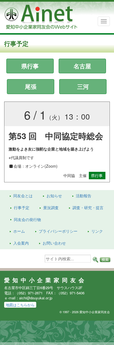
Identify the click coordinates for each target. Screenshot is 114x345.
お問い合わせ (54, 243)
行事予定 (21, 207)
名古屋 (82, 66)
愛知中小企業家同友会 (45, 280)
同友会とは (23, 195)
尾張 (31, 86)
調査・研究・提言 (87, 207)
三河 (83, 86)
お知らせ (54, 195)
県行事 (30, 66)
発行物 (27, 219)
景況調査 (51, 207)
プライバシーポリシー (58, 231)
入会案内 (21, 243)
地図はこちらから (20, 304)
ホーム (19, 231)
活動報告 (83, 195)
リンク (97, 231)
